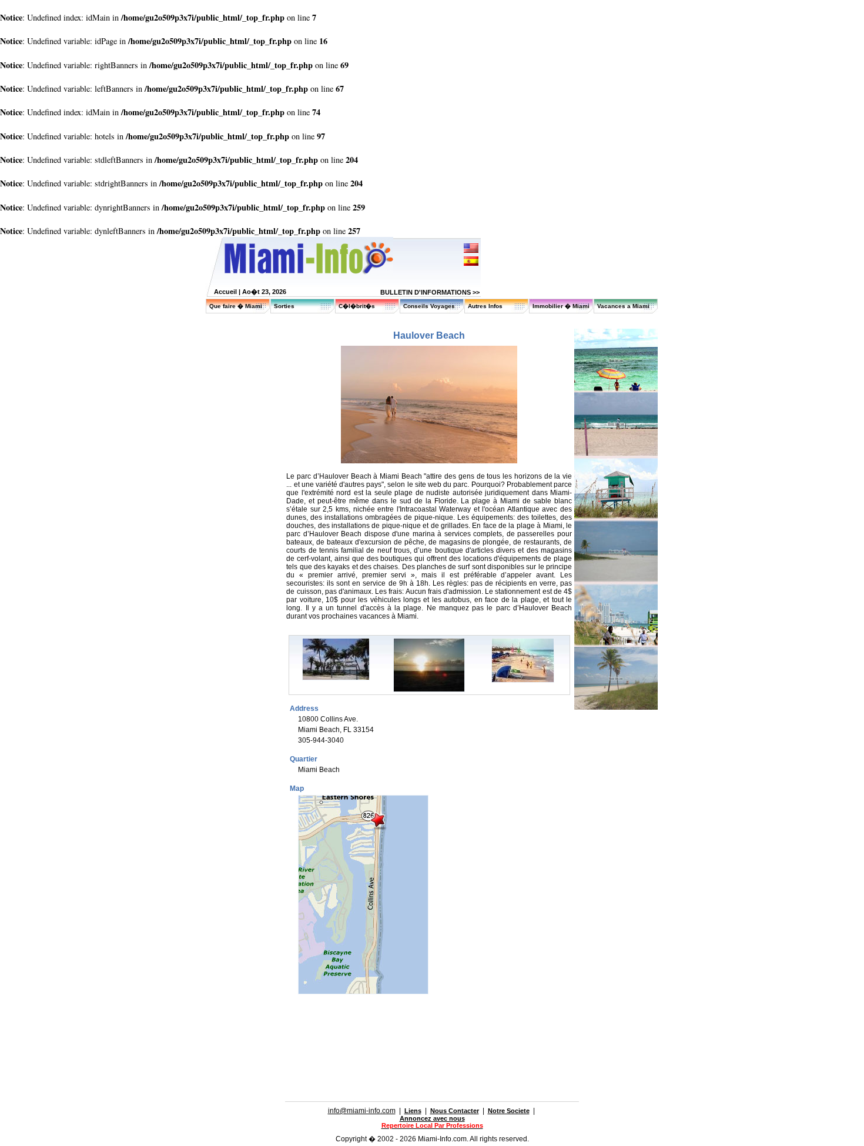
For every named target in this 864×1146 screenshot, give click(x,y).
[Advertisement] (421, 1029)
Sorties (284, 306)
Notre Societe (509, 1110)
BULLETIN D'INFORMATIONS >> (430, 292)
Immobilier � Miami (561, 306)
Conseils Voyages (429, 306)
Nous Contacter (454, 1110)
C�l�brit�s (357, 306)
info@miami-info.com (362, 1111)
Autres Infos (485, 306)
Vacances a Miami (623, 306)
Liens (412, 1110)
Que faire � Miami (235, 306)
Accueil (225, 291)
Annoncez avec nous (432, 1118)
